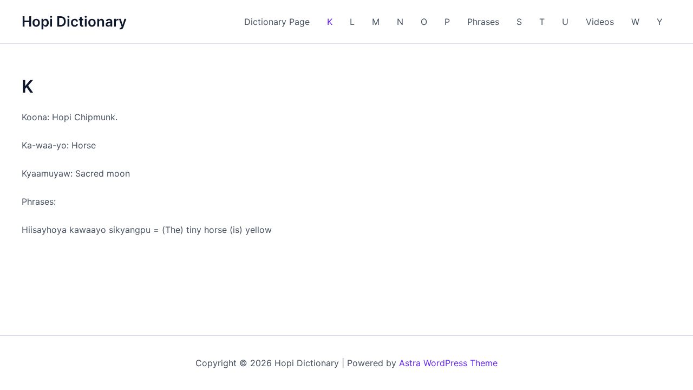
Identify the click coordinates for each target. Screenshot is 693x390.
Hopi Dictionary (74, 21)
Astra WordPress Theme (448, 363)
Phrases (483, 21)
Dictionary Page (277, 21)
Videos (600, 21)
